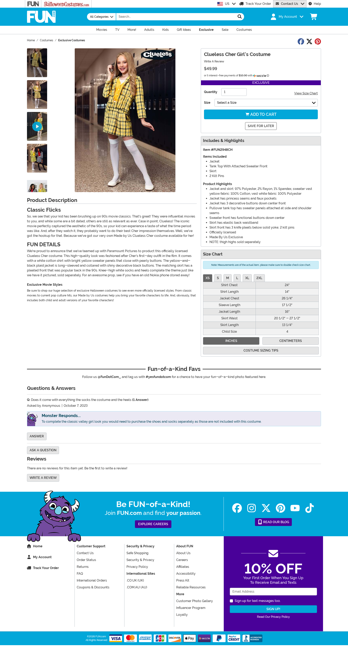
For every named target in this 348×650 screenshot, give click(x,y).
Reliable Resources (191, 587)
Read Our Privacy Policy (273, 617)
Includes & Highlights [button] (223, 140)
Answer (37, 436)
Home (37, 546)
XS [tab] (208, 278)
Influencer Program (190, 608)
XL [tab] (247, 278)
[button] (286, 16)
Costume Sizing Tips (260, 350)
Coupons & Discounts (93, 587)
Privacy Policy (137, 567)
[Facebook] (237, 508)
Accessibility (186, 573)
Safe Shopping (137, 553)
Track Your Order (258, 4)
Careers (182, 560)
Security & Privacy (140, 560)
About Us (183, 553)
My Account (42, 557)
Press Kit (182, 580)
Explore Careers (153, 524)
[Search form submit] (239, 16)
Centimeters (290, 341)
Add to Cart (263, 114)
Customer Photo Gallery (194, 601)
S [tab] (218, 278)
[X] (266, 508)
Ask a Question (43, 450)
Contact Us (289, 4)
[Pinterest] (280, 508)
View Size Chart (306, 93)
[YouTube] (295, 508)
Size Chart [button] (213, 254)
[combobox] (175, 16)
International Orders (92, 580)
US (227, 4)
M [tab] (227, 278)
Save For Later (261, 126)
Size (207, 103)
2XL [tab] (259, 278)
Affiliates (182, 567)
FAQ (80, 573)
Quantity (210, 92)
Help (317, 4)
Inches (231, 341)
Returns (83, 567)
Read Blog (275, 522)
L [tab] (237, 278)
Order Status (86, 560)
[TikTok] (309, 508)
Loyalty (182, 615)
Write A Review (214, 61)
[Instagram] (251, 508)
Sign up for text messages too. (258, 601)
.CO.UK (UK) (135, 580)
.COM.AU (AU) (136, 587)
